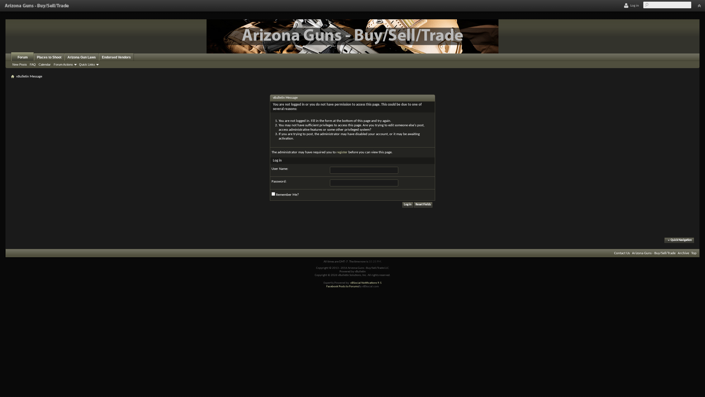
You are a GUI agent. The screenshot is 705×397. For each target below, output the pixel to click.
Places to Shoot (49, 57)
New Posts (19, 64)
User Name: (280, 169)
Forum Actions (63, 64)
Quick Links (87, 64)
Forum (23, 57)
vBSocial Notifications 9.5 (366, 283)
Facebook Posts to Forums (342, 286)
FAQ (33, 64)
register (342, 152)
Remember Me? (287, 195)
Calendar (45, 64)
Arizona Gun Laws (81, 57)
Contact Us (622, 253)
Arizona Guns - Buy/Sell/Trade (654, 253)
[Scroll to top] (699, 6)
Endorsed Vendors (116, 57)
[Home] (36, 6)
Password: (279, 181)
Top (693, 253)
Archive (683, 253)
